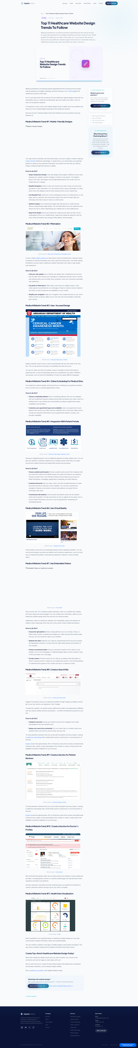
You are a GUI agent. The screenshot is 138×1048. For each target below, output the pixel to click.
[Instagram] (33, 1027)
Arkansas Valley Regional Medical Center (59, 454)
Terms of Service (114, 1044)
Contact (101, 3)
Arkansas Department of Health (59, 359)
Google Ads (73, 1027)
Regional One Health (59, 545)
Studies (28, 744)
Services (65, 3)
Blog (42, 13)
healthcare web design (34, 737)
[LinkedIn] (21, 1027)
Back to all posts (31, 996)
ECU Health (59, 607)
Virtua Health (59, 872)
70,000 (70, 91)
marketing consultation (36, 970)
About (71, 3)
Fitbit (59, 934)
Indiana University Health (59, 697)
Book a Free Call (101, 1030)
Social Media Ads (74, 1035)
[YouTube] (25, 1027)
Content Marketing (75, 1022)
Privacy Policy (104, 1044)
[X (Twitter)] (29, 1027)
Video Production (74, 1024)
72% (39, 611)
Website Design (74, 1033)
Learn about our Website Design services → (61, 986)
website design (40, 258)
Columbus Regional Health (59, 802)
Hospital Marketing (75, 1030)
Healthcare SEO (74, 1019)
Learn (94, 3)
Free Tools (78, 3)
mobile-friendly (30, 161)
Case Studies (87, 3)
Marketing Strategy (75, 1016)
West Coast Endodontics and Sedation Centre (59, 254)
